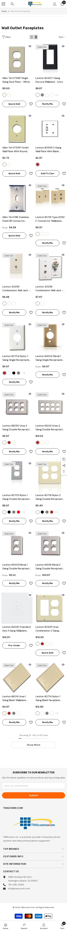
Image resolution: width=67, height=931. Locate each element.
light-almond (47, 95)
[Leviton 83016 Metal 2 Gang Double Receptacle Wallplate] (50, 546)
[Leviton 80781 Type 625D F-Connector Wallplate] (50, 198)
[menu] (3, 4)
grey (18, 373)
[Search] (12, 4)
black (14, 373)
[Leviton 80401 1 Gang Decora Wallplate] (50, 59)
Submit (33, 795)
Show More (33, 744)
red (18, 512)
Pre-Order (14, 645)
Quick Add (14, 103)
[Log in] (54, 4)
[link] (24, 926)
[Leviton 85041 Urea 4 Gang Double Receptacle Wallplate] (50, 407)
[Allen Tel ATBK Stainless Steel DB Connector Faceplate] (17, 198)
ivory (38, 95)
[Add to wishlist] (29, 104)
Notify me (47, 103)
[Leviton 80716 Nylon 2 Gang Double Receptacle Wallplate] (50, 476)
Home (4, 11)
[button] (32, 37)
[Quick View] (30, 46)
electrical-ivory (9, 95)
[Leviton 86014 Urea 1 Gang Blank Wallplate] (17, 677)
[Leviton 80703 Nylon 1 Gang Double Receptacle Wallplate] (17, 476)
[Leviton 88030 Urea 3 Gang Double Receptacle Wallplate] (17, 407)
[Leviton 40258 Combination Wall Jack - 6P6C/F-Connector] (50, 267)
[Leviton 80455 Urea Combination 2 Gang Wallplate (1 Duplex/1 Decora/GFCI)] (50, 608)
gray (42, 95)
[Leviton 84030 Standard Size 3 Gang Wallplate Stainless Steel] (17, 608)
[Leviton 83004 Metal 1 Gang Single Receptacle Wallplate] (50, 337)
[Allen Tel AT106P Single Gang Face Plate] (17, 59)
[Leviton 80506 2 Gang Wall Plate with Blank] (50, 128)
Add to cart (47, 173)
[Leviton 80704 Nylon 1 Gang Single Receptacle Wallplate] (17, 337)
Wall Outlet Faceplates (20, 11)
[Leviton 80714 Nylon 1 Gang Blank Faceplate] (50, 677)
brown (38, 164)
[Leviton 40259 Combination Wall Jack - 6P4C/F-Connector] (17, 267)
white (4, 95)
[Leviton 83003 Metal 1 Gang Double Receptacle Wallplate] (17, 546)
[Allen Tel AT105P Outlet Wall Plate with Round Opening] (17, 128)
